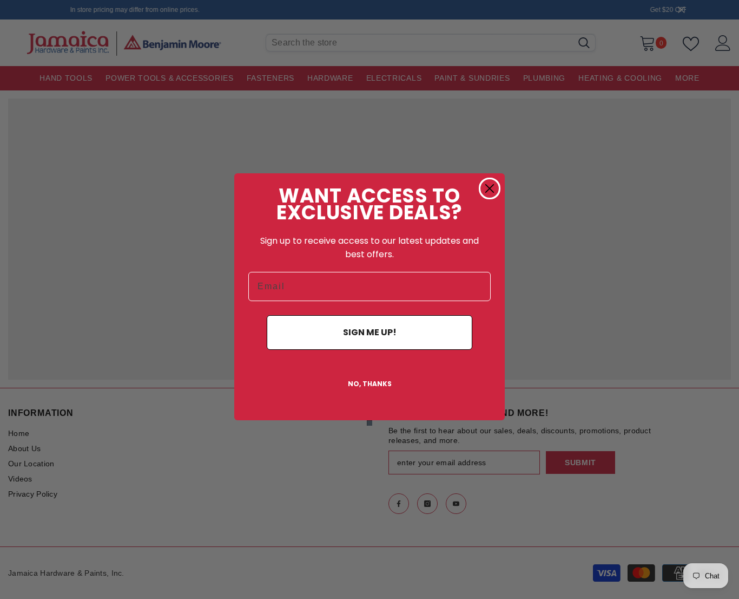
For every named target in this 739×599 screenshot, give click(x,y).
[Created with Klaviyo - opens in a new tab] (369, 423)
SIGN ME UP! (370, 332)
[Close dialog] (489, 188)
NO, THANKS (370, 383)
